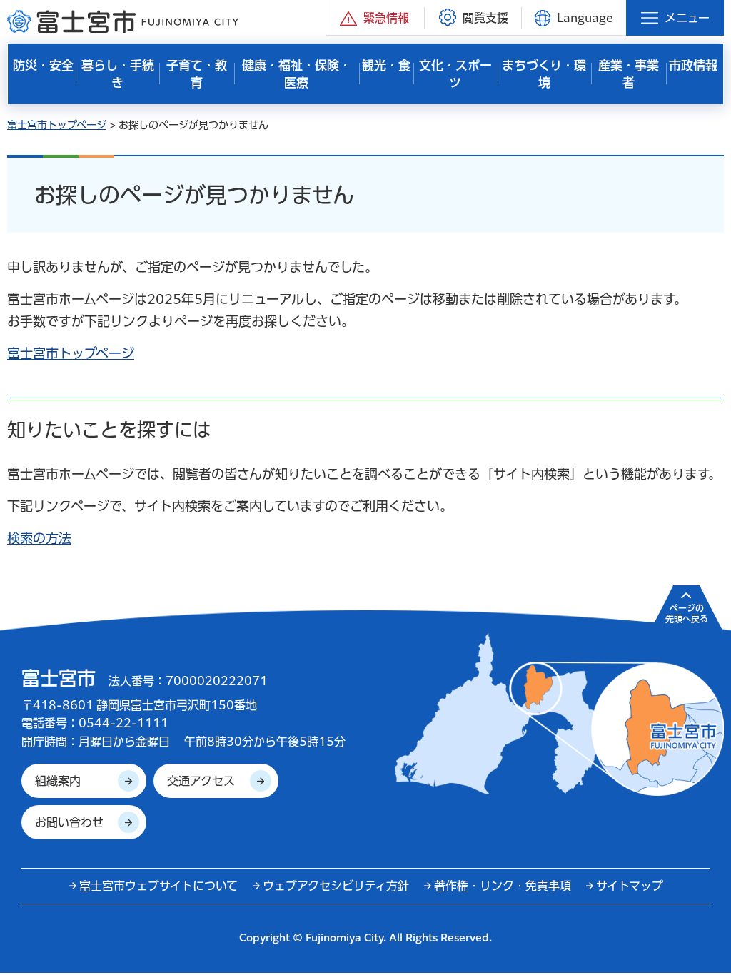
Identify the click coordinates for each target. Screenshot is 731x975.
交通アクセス (201, 781)
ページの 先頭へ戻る (686, 613)
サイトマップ (629, 885)
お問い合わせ (69, 822)
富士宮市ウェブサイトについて (158, 885)
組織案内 (58, 781)
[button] (375, 17)
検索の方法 (39, 538)
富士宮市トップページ (56, 125)
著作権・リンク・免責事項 (502, 885)
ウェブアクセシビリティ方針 (336, 885)
